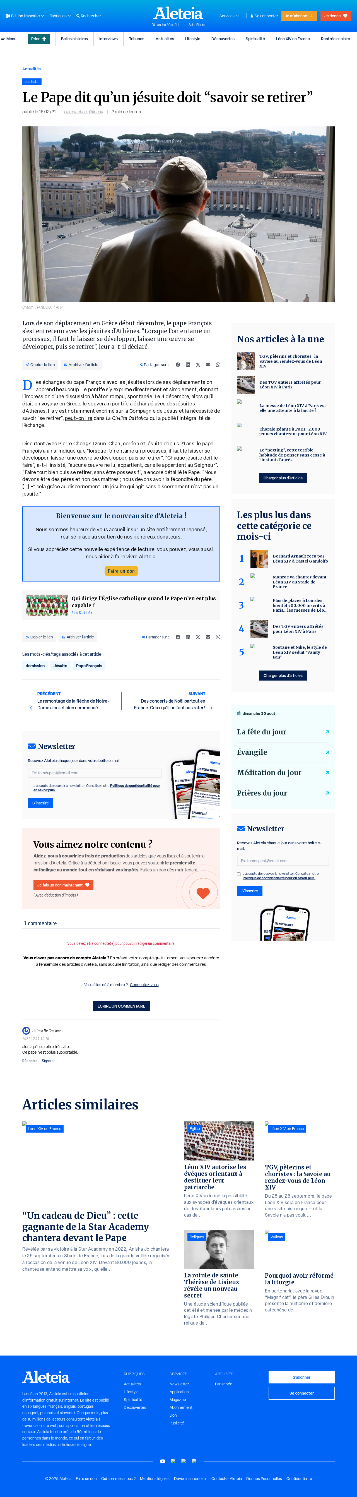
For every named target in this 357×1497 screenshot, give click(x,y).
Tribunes (136, 38)
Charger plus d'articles (283, 477)
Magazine (178, 1399)
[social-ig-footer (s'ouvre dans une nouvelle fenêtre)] (194, 1461)
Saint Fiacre (197, 25)
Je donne (332, 15)
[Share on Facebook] (178, 364)
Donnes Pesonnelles (264, 1478)
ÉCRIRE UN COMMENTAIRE (121, 1006)
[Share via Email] (208, 364)
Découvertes (223, 38)
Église (195, 1128)
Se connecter (266, 15)
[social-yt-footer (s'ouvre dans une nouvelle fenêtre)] (162, 1461)
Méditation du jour (269, 772)
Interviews (108, 38)
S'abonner (301, 1377)
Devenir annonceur (190, 1478)
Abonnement (181, 1407)
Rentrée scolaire (335, 38)
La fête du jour (261, 732)
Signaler (48, 1061)
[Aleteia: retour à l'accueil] (178, 12)
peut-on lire (79, 418)
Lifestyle (192, 38)
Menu (11, 38)
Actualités (165, 38)
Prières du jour (262, 793)
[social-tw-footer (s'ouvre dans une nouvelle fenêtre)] (183, 1461)
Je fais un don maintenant (60, 885)
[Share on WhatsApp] (218, 364)
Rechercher (91, 15)
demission (35, 665)
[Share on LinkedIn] (188, 364)
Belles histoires (74, 38)
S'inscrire (40, 803)
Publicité (177, 1423)
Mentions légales (155, 1478)
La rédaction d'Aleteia (83, 112)
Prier (35, 38)
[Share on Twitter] (198, 364)
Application (179, 1391)
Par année (223, 1384)
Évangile (252, 752)
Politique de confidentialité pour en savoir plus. (279, 878)
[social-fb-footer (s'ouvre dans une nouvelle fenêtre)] (173, 1461)
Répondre (29, 1061)
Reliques (197, 1236)
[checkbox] (29, 786)
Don (173, 1415)
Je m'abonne (296, 15)
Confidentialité (299, 1478)
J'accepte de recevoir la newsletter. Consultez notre (96, 788)
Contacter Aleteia (226, 1478)
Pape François (89, 665)
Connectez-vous (144, 984)
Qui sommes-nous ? (118, 1478)
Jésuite (60, 665)
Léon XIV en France (293, 38)
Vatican (277, 1236)
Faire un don (121, 571)
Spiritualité (255, 38)
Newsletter (179, 1384)
